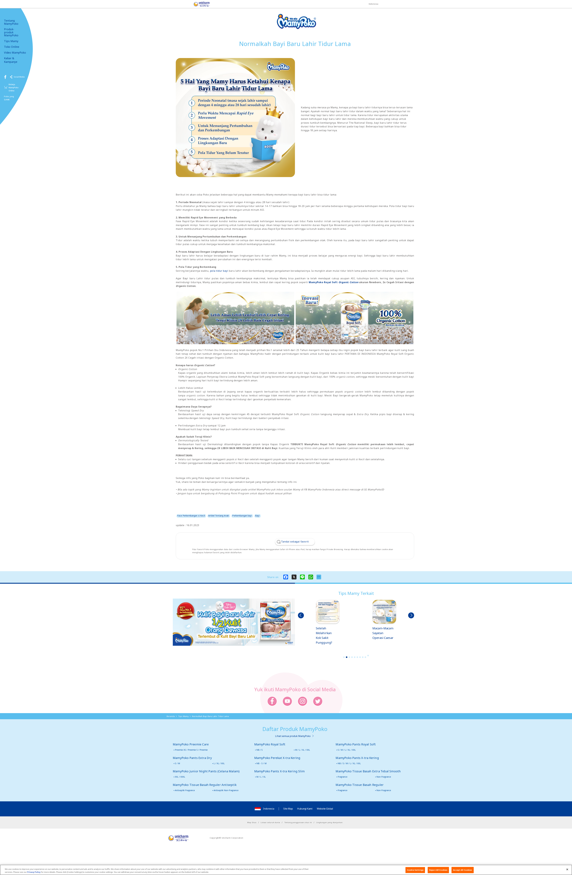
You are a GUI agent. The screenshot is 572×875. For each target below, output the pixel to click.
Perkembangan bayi (242, 515)
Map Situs (251, 822)
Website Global (325, 808)
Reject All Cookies (438, 870)
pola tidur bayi (219, 270)
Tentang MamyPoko (11, 22)
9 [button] (365, 657)
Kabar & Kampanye (10, 60)
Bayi (257, 515)
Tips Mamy (11, 41)
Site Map (288, 808)
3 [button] (349, 657)
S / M (177, 763)
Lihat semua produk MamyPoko (293, 736)
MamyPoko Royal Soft (333, 282)
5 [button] (354, 657)
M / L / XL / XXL (302, 749)
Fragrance (342, 776)
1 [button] (343, 657)
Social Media (19, 77)
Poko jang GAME (9, 98)
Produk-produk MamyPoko (11, 32)
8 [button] (362, 657)
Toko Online (11, 47)
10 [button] (368, 655)
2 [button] (346, 657)
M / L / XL (261, 776)
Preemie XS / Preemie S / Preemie (191, 749)
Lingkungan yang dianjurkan (329, 822)
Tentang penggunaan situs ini (298, 822)
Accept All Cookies (462, 870)
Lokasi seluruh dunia (270, 822)
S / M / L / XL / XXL (347, 749)
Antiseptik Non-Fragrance (226, 790)
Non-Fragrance (383, 776)
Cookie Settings (415, 870)
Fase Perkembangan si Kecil (191, 515)
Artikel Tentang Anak (218, 515)
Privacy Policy (34, 872)
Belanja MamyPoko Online (13, 87)
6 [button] (357, 657)
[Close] (567, 869)
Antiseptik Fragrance (185, 790)
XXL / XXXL (180, 776)
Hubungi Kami (304, 808)
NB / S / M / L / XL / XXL (349, 763)
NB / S (259, 749)
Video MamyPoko (15, 52)
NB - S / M (261, 763)
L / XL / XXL (219, 763)
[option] (327, 620)
